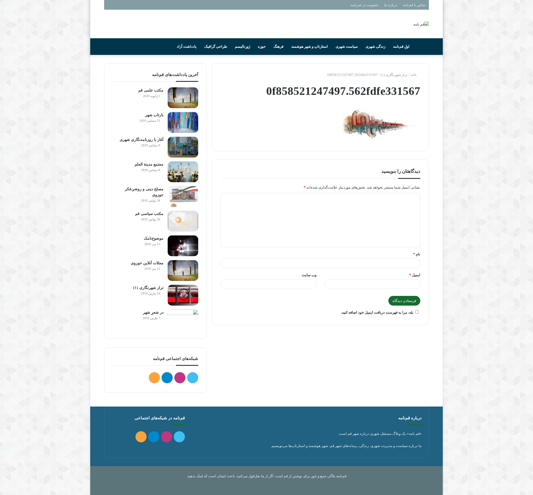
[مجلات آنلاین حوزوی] (183, 270)
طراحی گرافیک (215, 46)
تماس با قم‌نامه (414, 5)
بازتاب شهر (154, 115)
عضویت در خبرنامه (364, 5)
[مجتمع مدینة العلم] (183, 171)
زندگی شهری (375, 46)
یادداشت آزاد (187, 46)
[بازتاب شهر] (183, 122)
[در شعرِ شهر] (183, 319)
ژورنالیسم (242, 46)
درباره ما (390, 5)
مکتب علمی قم (151, 90)
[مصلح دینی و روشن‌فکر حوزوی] (183, 196)
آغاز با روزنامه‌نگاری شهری (142, 140)
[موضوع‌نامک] (183, 245)
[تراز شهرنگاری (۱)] (183, 295)
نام (416, 254)
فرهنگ (278, 46)
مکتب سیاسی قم (149, 214)
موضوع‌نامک (154, 238)
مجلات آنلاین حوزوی (147, 263)
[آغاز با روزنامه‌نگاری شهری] (183, 147)
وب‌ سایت (309, 275)
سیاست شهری (347, 46)
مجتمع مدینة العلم (149, 164)
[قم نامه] (421, 24)
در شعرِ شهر (153, 312)
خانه (414, 75)
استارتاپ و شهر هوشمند (309, 46)
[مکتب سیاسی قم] (183, 221)
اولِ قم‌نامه (401, 46)
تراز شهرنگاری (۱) (394, 75)
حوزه (262, 46)
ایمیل (414, 275)
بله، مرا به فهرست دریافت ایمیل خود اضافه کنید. (377, 312)
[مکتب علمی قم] (183, 97)
